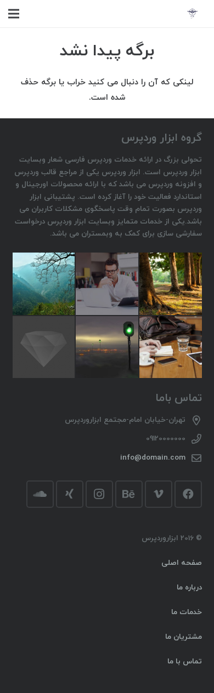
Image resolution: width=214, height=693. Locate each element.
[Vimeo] (158, 494)
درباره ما (189, 587)
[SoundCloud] (40, 494)
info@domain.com (152, 458)
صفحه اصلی (181, 563)
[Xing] (69, 494)
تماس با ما (184, 661)
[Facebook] (188, 494)
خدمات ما (186, 612)
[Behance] (129, 494)
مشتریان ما (183, 637)
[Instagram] (99, 494)
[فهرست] (14, 13)
